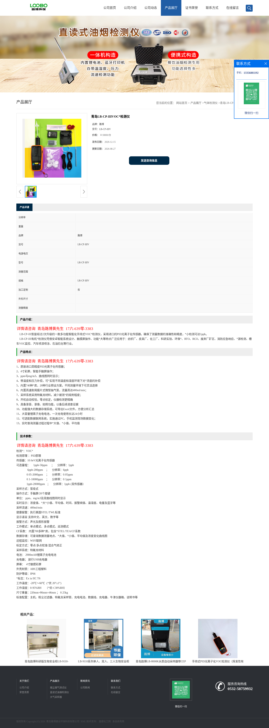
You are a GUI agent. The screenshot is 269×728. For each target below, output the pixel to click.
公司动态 (150, 7)
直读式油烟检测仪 (59, 692)
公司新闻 (85, 687)
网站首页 (181, 102)
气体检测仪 (211, 102)
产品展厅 (171, 7)
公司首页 (109, 7)
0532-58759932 (240, 689)
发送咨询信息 (149, 160)
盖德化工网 (105, 721)
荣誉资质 (24, 692)
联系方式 (212, 7)
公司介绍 (130, 7)
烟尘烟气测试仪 (58, 687)
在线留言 (232, 7)
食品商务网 (118, 721)
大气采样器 (56, 697)
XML (83, 721)
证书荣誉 (191, 7)
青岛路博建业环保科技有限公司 (62, 721)
